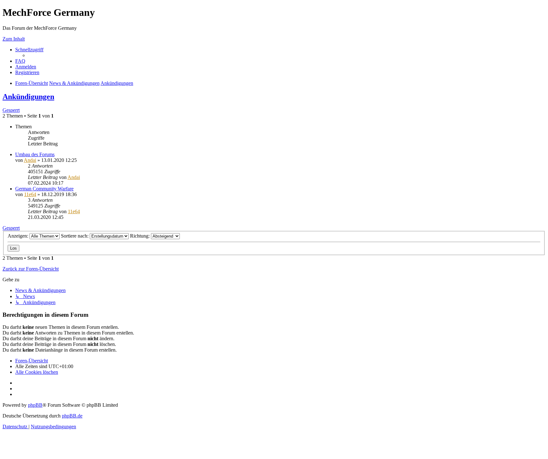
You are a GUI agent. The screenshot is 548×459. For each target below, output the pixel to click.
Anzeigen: (18, 236)
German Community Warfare (44, 188)
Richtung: (140, 236)
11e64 (30, 194)
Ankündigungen (28, 96)
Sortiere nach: (75, 236)
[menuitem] (20, 61)
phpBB (35, 405)
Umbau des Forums (35, 154)
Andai (30, 160)
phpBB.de (72, 415)
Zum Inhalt (14, 38)
